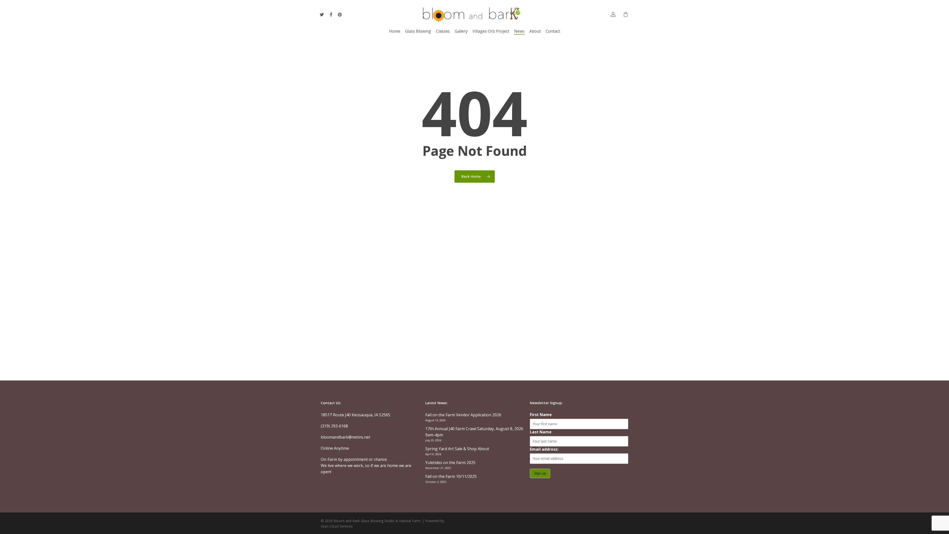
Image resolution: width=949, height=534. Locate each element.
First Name (541, 414)
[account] (613, 14)
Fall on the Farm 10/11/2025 (451, 476)
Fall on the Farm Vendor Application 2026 (463, 415)
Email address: (544, 449)
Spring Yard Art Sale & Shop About (457, 448)
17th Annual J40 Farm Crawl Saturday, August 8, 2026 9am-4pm (474, 432)
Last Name (541, 432)
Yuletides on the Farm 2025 (450, 462)
